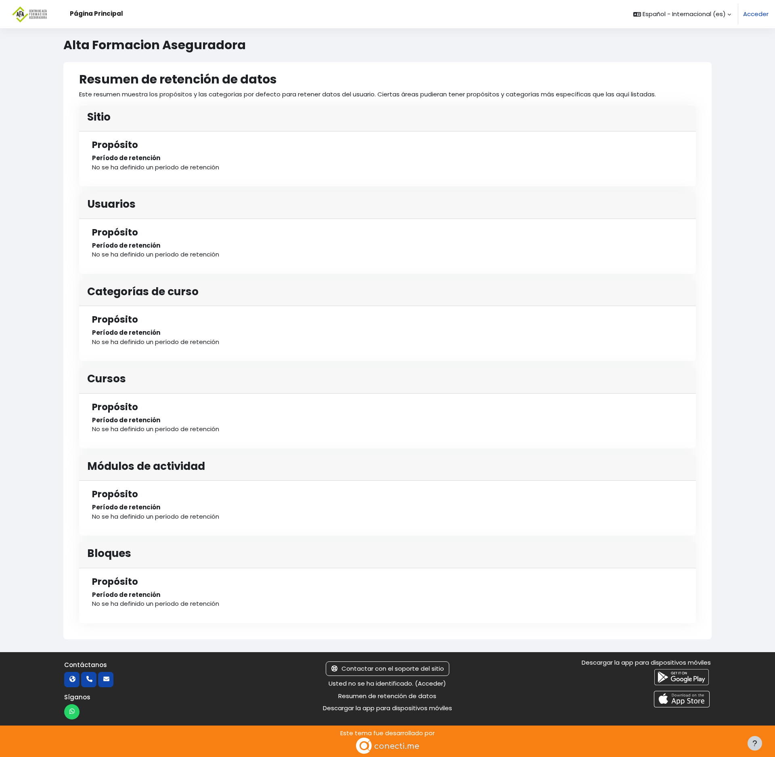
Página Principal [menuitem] (96, 13)
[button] (682, 14)
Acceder (756, 14)
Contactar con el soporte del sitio (392, 668)
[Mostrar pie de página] (755, 743)
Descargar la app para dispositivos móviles (387, 708)
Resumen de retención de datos (387, 696)
